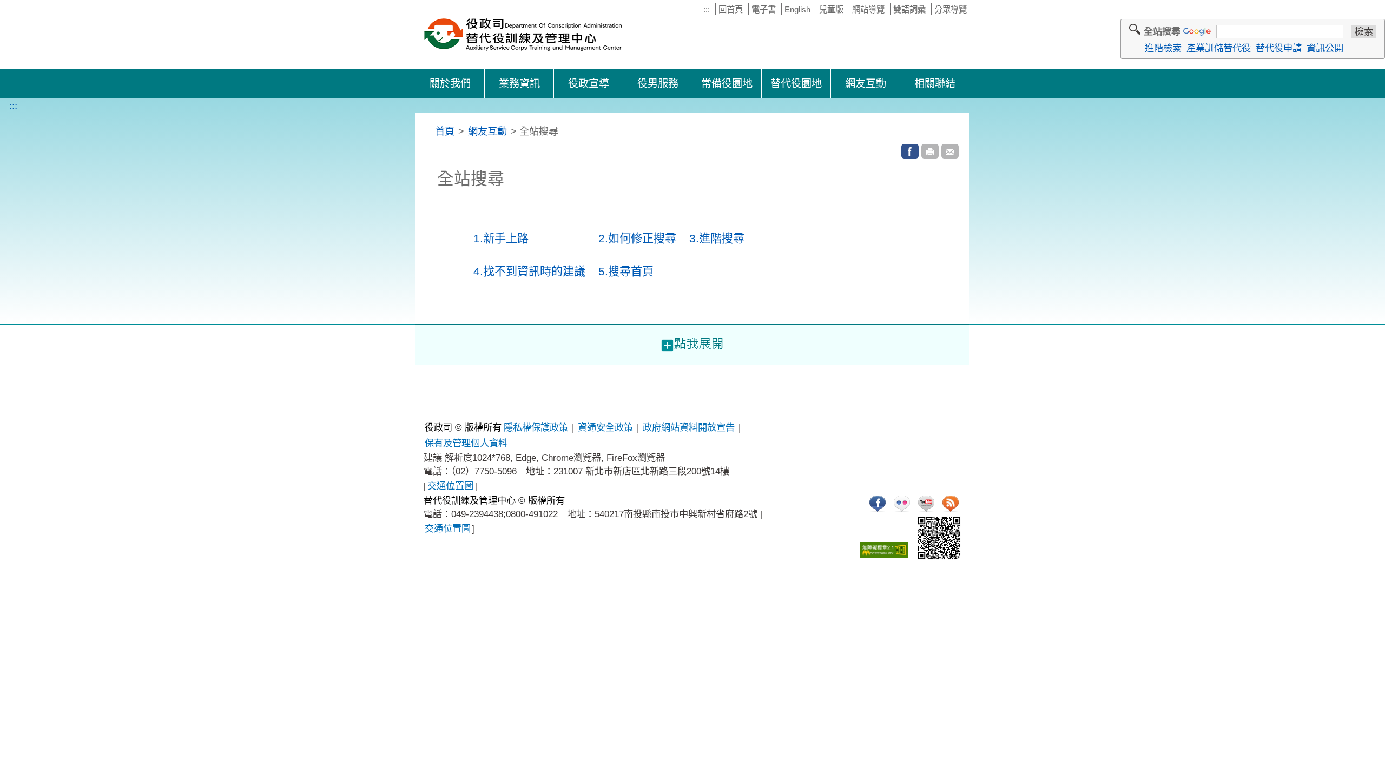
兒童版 (831, 9)
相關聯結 (934, 83)
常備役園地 (727, 83)
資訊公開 (1325, 48)
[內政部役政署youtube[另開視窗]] (926, 503)
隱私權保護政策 (536, 427)
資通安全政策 (605, 427)
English (797, 9)
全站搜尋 (1162, 31)
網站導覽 (868, 9)
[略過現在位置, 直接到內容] (428, 131)
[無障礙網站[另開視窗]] (884, 549)
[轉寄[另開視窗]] (950, 151)
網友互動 (865, 83)
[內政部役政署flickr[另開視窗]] (902, 503)
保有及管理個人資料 (466, 443)
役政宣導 (588, 83)
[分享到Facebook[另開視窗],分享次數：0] (909, 151)
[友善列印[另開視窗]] (930, 151)
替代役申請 (1279, 48)
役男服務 (657, 83)
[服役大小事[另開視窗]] (877, 503)
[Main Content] (1, 372)
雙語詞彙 (909, 9)
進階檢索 (1163, 48)
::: (706, 9)
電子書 (763, 9)
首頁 (444, 131)
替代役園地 (796, 83)
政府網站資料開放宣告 (689, 427)
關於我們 (450, 83)
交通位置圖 (450, 485)
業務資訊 (519, 83)
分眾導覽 (950, 9)
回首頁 (730, 9)
